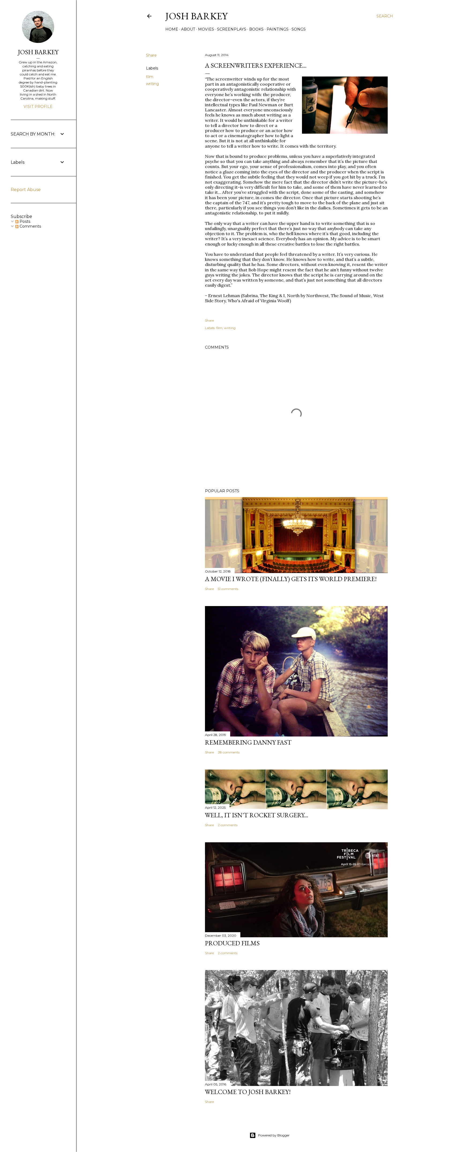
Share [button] (151, 55)
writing (152, 83)
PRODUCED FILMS (232, 943)
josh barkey (196, 16)
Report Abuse (26, 189)
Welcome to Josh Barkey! (248, 1092)
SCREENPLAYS (231, 29)
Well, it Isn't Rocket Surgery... (256, 815)
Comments (29, 226)
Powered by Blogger (274, 1135)
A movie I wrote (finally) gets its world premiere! (291, 579)
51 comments (228, 589)
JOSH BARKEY (38, 52)
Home (171, 29)
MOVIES (206, 29)
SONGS (299, 29)
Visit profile (38, 106)
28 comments (229, 752)
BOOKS (256, 29)
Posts (24, 221)
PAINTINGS (278, 29)
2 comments (227, 825)
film (149, 76)
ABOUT (188, 29)
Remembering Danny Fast (248, 742)
